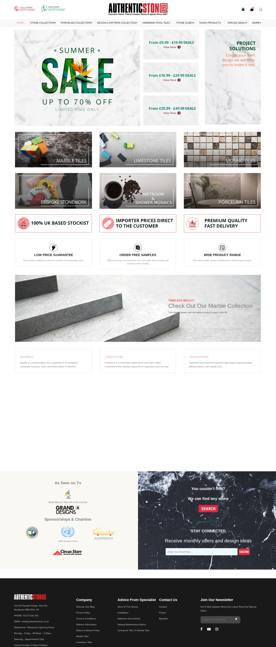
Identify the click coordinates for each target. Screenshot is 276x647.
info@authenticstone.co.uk (35, 621)
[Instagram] (216, 629)
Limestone (114, 357)
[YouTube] (209, 629)
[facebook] (201, 629)
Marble (27, 357)
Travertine (199, 357)
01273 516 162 (30, 615)
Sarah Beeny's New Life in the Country (67, 502)
